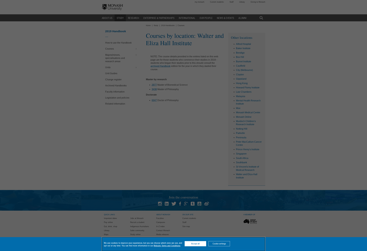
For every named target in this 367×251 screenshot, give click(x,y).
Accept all (195, 243)
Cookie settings (219, 243)
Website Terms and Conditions (167, 245)
